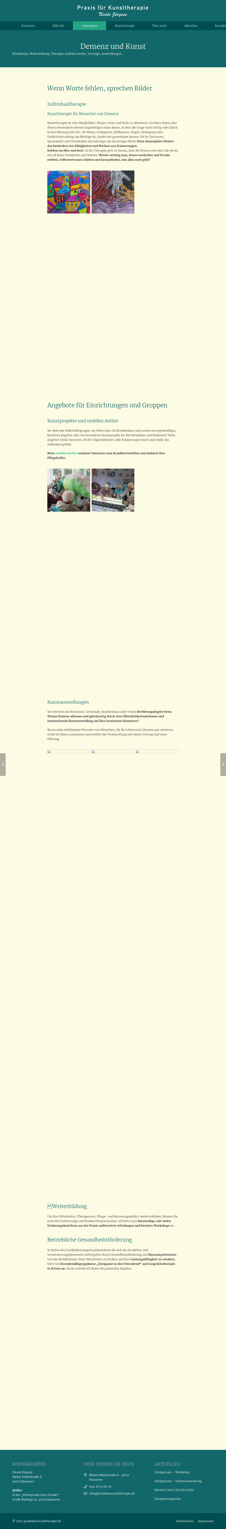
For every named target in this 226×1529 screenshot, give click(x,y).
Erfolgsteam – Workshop (171, 1472)
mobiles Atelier (66, 453)
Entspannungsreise (167, 1498)
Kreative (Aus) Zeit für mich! (174, 1490)
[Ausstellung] (68, 882)
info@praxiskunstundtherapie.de (112, 1493)
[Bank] (113, 490)
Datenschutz (185, 1521)
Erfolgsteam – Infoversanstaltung (178, 1481)
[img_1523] (113, 882)
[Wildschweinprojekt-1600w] (68, 490)
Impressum (206, 1521)
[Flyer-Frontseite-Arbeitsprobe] (68, 191)
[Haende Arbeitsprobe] (113, 191)
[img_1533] (157, 882)
